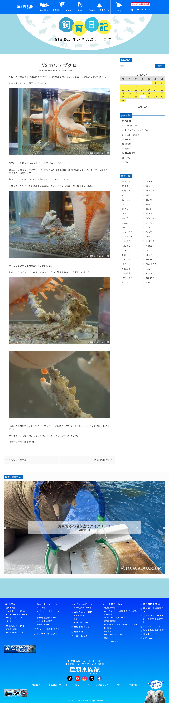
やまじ (149, 250)
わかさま (150, 273)
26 (136, 96)
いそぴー (126, 190)
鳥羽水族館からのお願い (83, 608)
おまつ (125, 213)
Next (164, 528)
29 (155, 96)
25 (129, 96)
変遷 (106, 638)
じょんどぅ (127, 236)
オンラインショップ (47, 633)
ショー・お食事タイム (48, 629)
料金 (77, 685)
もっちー (150, 231)
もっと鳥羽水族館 (113, 604)
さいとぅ (126, 227)
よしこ (149, 254)
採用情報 (107, 628)
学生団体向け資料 (81, 622)
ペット (9, 621)
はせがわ (150, 181)
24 (123, 96)
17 (123, 93)
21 (149, 93)
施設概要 (107, 631)
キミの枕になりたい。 (20, 459)
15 (155, 89)
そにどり (126, 245)
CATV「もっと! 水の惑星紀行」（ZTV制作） (121, 611)
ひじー (149, 195)
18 (129, 93)
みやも (149, 222)
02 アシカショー (129, 125)
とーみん (126, 273)
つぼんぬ (126, 268)
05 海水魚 (126, 139)
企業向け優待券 (43, 624)
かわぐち (126, 218)
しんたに (126, 241)
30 (162, 96)
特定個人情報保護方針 (153, 610)
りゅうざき (151, 263)
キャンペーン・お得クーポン (48, 611)
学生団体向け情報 (83, 612)
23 (162, 93)
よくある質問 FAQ (84, 604)
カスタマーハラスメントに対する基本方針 (153, 619)
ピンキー (150, 199)
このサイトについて (153, 626)
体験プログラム (82, 626)
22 (155, 93)
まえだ (149, 208)
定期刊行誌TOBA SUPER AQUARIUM (114, 616)
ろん (148, 268)
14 (149, 89)
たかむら (126, 250)
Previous (2, 528)
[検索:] (142, 65)
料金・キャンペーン (47, 604)
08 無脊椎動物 (47, 70)
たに (124, 254)
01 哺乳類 (126, 120)
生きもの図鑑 (81, 636)
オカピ (125, 204)
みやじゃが (151, 218)
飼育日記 (78, 631)
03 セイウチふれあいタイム (135, 130)
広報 (148, 282)
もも (148, 236)
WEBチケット (42, 608)
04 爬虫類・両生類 (131, 134)
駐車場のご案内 (12, 629)
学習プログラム (80, 615)
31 (123, 100)
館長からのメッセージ (113, 634)
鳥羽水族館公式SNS (112, 608)
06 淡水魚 (126, 143)
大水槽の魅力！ (102, 459)
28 (149, 96)
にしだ (125, 282)
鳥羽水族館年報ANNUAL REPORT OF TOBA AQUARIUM (120, 623)
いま (124, 195)
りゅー (149, 259)
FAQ (119, 685)
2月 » (146, 106)
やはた (149, 245)
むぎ (148, 227)
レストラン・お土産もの (16, 611)
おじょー (126, 208)
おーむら (126, 199)
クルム (125, 222)
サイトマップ (150, 634)
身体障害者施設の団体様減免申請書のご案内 (46, 619)
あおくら (126, 181)
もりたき (150, 241)
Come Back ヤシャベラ (84, 526)
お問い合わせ (150, 638)
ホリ (148, 204)
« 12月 (139, 106)
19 (136, 93)
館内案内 (10, 604)
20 (142, 93)
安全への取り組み (111, 641)
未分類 (125, 162)
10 (123, 89)
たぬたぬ (126, 259)
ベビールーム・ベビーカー (16, 614)
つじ (124, 263)
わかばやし (151, 277)
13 (142, 89)
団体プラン (41, 614)
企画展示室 (10, 608)
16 (162, 89)
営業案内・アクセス (16, 625)
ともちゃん (127, 277)
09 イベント (127, 157)
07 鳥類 (125, 148)
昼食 (75, 619)
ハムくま (150, 190)
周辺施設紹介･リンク (14, 632)
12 (136, 89)
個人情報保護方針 (152, 604)
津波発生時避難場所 (153, 630)
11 (129, 89)
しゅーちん (127, 231)
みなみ (149, 213)
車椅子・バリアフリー (15, 618)
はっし (149, 185)
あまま (125, 185)
